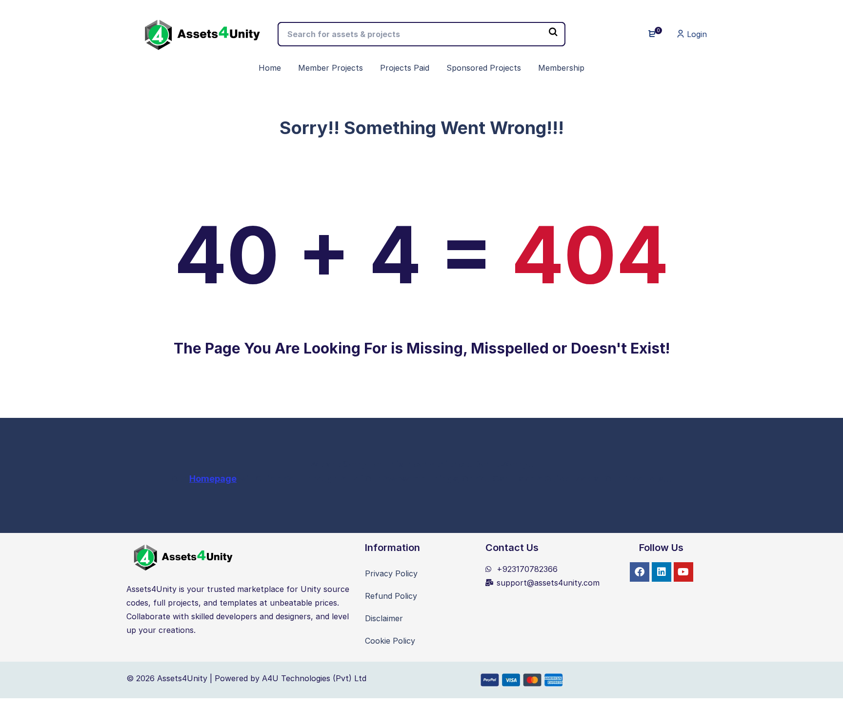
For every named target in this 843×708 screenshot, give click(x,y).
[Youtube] (683, 572)
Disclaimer (384, 618)
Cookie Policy (390, 641)
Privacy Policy (391, 573)
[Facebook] (639, 572)
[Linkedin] (661, 572)
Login (695, 34)
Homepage (213, 478)
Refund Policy (391, 596)
